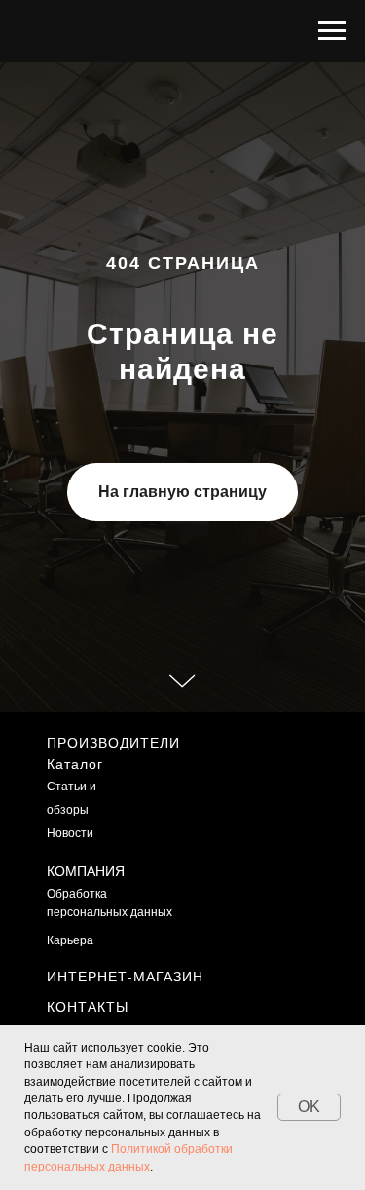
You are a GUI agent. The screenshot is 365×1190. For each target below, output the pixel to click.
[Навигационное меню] (332, 31)
